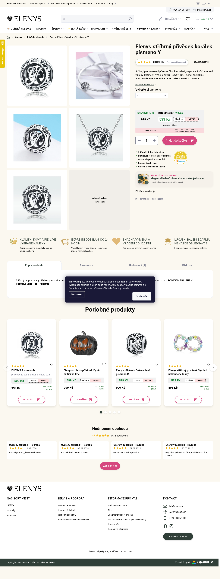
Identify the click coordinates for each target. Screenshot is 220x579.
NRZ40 (192, 119)
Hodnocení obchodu (16, 3)
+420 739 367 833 (177, 512)
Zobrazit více (110, 465)
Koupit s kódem (169, 125)
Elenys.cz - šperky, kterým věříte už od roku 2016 (110, 551)
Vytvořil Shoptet (182, 562)
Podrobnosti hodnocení (176, 62)
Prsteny (10, 505)
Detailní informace (144, 85)
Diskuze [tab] (187, 265)
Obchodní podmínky (66, 515)
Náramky (11, 510)
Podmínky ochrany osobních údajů (73, 519)
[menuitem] (20, 28)
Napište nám (86, 3)
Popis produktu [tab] (34, 265)
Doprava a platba (38, 3)
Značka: (201, 62)
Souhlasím (142, 296)
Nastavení (76, 294)
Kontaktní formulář (178, 536)
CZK (204, 3)
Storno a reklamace (66, 505)
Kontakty (100, 3)
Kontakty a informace (118, 529)
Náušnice (11, 515)
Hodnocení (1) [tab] (137, 265)
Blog (111, 3)
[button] (101, 412)
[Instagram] (171, 525)
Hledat (130, 19)
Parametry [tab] (86, 265)
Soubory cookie (121, 288)
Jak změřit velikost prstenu (63, 3)
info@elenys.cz (176, 506)
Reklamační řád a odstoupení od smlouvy (127, 519)
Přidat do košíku (176, 140)
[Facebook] (165, 525)
